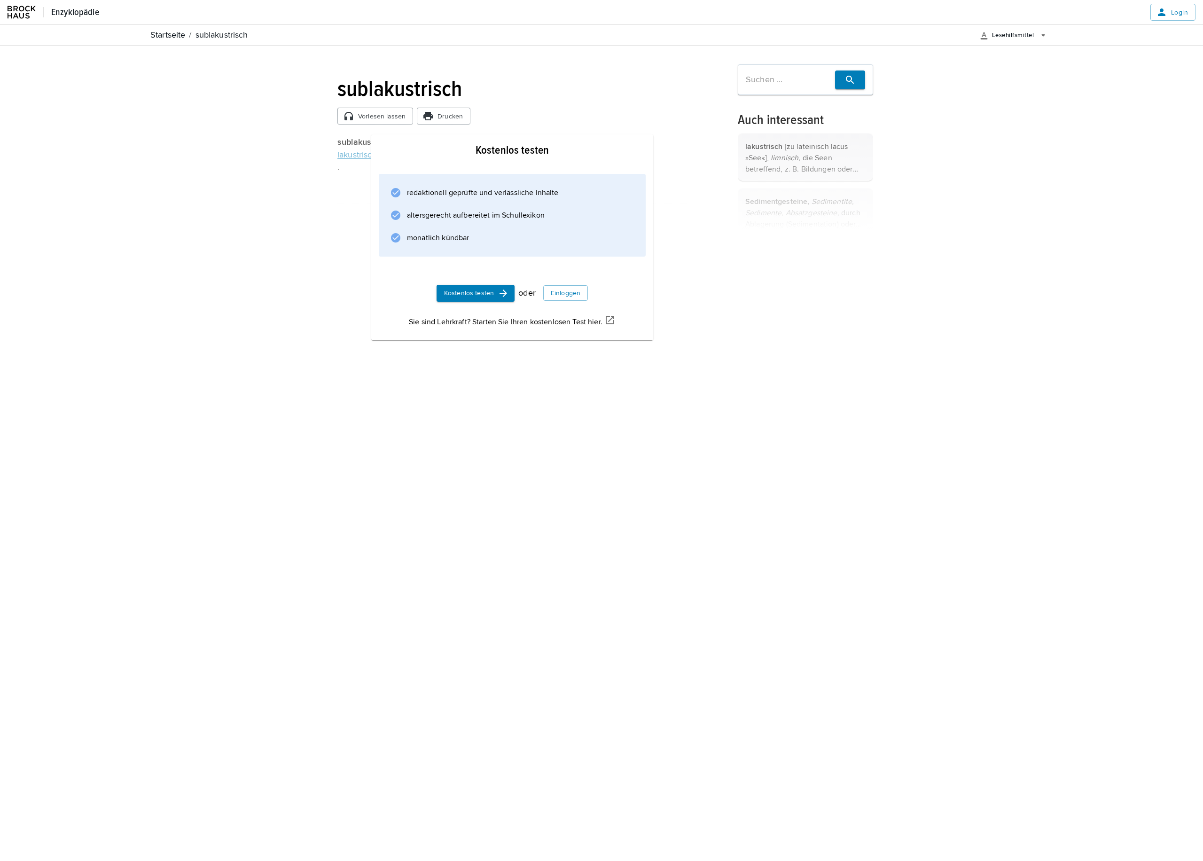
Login (1179, 12)
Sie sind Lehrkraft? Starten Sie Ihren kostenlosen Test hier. (505, 322)
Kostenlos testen (469, 293)
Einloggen (565, 293)
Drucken (450, 116)
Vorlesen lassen (382, 116)
